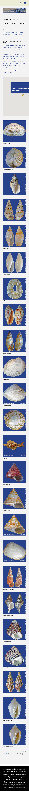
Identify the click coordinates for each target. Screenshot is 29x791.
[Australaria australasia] (14, 603)
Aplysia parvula (6, 458)
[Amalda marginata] (14, 236)
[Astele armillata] (14, 472)
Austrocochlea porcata (8, 667)
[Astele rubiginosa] (14, 498)
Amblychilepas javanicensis (9, 300)
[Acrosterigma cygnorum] (14, 157)
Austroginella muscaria (8, 746)
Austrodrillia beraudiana (8, 694)
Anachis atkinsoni (7, 353)
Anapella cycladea (7, 405)
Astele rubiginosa (7, 510)
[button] (22, 95)
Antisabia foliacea (7, 431)
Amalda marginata (7, 248)
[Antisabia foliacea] (14, 420)
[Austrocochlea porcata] (14, 656)
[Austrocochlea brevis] (14, 629)
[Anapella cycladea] (14, 393)
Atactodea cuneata (7, 563)
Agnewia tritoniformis (7, 195)
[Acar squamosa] (14, 131)
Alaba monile (6, 222)
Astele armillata (6, 484)
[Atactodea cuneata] (14, 551)
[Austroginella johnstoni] (14, 708)
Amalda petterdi (6, 274)
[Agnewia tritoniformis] (14, 184)
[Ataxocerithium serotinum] (14, 577)
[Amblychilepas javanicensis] (14, 289)
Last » (23, 754)
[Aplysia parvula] (14, 446)
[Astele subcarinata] (14, 525)
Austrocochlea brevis (7, 641)
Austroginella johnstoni (8, 720)
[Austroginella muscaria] (14, 734)
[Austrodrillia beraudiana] (14, 682)
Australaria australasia (8, 615)
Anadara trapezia (6, 379)
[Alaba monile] (14, 210)
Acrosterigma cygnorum (8, 169)
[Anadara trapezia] (14, 367)
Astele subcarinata (7, 536)
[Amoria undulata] (14, 315)
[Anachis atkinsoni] (14, 341)
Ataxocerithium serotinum (8, 589)
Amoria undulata (6, 327)
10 (20, 753)
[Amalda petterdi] (14, 262)
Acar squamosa (6, 143)
